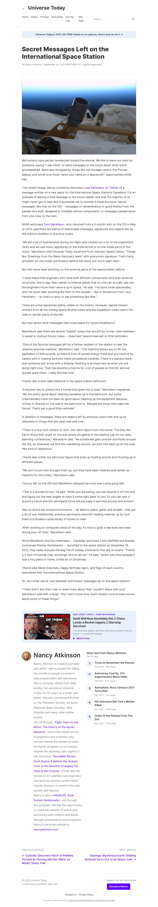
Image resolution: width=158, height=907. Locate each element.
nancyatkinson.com (46, 829)
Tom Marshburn (54, 224)
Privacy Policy (86, 894)
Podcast (44, 17)
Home (25, 17)
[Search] (133, 19)
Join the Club (69, 19)
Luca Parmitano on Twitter (101, 187)
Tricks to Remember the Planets (114, 662)
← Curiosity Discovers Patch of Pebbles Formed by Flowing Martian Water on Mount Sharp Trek (47, 859)
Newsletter (57, 17)
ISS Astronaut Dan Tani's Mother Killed (115, 703)
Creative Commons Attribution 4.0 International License (91, 900)
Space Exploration (92, 64)
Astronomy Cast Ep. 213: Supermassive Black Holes (111, 675)
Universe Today (46, 8)
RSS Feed (81, 19)
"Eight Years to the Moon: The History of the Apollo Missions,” (56, 727)
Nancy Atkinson (33, 64)
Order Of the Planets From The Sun (114, 717)
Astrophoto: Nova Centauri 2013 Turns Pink (114, 689)
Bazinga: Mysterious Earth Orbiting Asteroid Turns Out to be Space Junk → (110, 857)
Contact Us (71, 894)
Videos (34, 17)
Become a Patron (118, 886)
